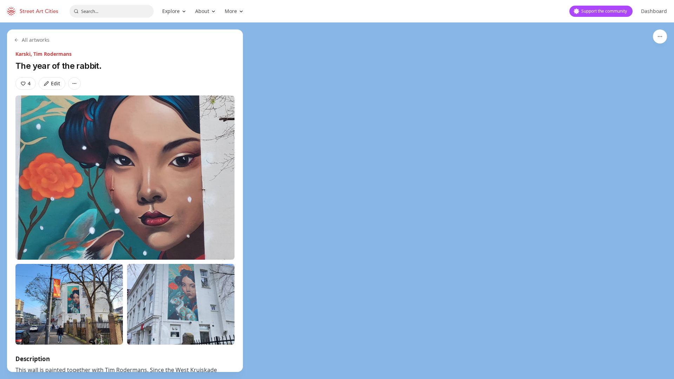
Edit (55, 83)
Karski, (24, 54)
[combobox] (112, 11)
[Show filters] (660, 36)
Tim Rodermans (52, 54)
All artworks (35, 39)
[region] (337, 200)
